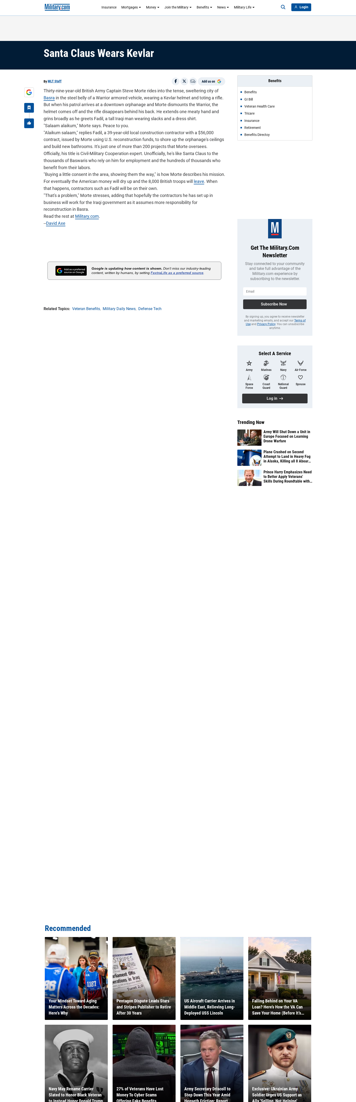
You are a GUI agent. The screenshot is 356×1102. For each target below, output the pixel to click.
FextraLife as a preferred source (177, 273)
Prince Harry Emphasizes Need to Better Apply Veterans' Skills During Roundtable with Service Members (287, 477)
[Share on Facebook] (175, 81)
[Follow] (29, 108)
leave (199, 181)
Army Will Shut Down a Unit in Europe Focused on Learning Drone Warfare (286, 436)
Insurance (108, 7)
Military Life (242, 7)
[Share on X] (184, 81)
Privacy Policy (266, 324)
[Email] (193, 81)
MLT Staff (55, 81)
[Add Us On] (29, 92)
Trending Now (250, 422)
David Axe (55, 223)
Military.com (87, 216)
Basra (49, 97)
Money (151, 7)
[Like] (29, 123)
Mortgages (129, 7)
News (221, 7)
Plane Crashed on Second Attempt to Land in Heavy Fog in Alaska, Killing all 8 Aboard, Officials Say (287, 457)
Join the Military (176, 7)
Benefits (203, 7)
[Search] (283, 7)
